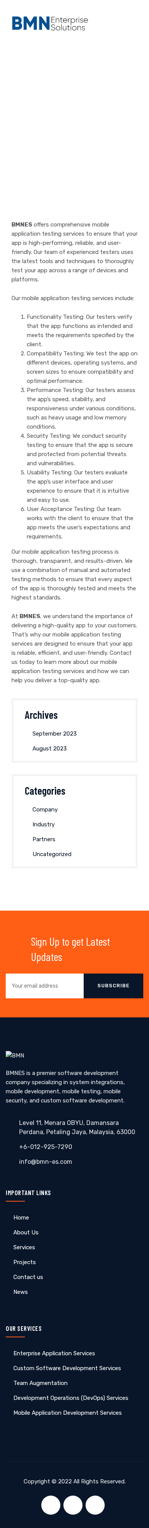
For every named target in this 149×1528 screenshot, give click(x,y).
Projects (24, 1262)
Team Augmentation (40, 1383)
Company (45, 809)
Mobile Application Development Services (67, 1412)
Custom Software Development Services (67, 1368)
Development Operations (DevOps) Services (70, 1398)
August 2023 (49, 748)
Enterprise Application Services (54, 1353)
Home (21, 1217)
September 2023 (54, 733)
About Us (26, 1232)
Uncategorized (51, 854)
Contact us (28, 1277)
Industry (43, 824)
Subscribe (113, 985)
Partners (43, 839)
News (20, 1292)
